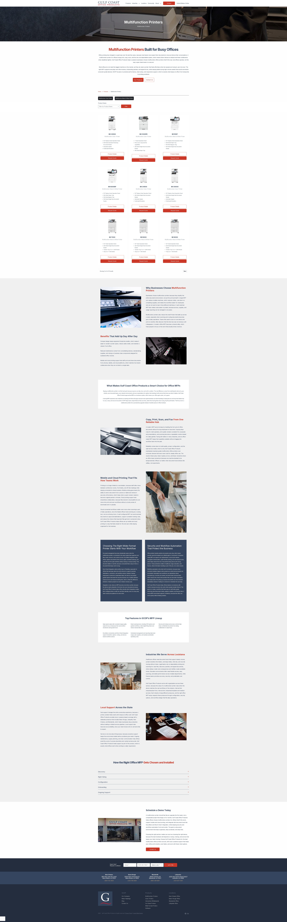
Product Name (102, 103)
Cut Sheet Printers (150, 903)
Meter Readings (126, 898)
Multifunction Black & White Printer (124, 98)
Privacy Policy (128, 913)
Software (147, 908)
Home (99, 91)
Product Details (112, 154)
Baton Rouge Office (174, 898)
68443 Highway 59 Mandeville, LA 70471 (155, 877)
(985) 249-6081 (155, 880)
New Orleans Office (174, 896)
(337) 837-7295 (178, 880)
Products (128, 3)
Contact (169, 3)
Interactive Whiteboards (152, 901)
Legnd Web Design (138, 913)
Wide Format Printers (151, 906)
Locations (144, 3)
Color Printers (149, 898)
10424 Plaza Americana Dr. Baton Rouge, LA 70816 (132, 877)
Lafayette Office (173, 903)
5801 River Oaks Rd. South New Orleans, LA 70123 (108, 877)
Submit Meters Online (183, 3)
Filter (126, 106)
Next (185, 271)
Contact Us (149, 80)
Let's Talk (170, 865)
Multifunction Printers (151, 896)
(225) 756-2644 (132, 880)
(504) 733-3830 (109, 880)
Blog (123, 901)
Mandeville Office (174, 901)
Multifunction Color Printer (105, 98)
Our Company (126, 896)
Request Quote (112, 158)
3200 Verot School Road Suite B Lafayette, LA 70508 (178, 877)
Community (151, 3)
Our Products (138, 80)
